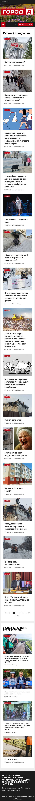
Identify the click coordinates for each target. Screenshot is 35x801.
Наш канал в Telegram (25, 24)
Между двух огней (13, 420)
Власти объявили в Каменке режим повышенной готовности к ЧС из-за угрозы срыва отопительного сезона (17, 726)
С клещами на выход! (14, 62)
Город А (15, 665)
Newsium (31, 796)
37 (29, 613)
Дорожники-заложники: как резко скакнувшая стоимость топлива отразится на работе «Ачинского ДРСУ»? (16, 659)
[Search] (16, 24)
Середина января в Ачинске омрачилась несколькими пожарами (15, 526)
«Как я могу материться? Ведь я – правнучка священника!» (16, 257)
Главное (7, 39)
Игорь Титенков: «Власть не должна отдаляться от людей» (16, 600)
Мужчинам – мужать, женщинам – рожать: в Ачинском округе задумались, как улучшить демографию (16, 138)
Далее (17, 615)
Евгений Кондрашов (18, 65)
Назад (7, 613)
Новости (7, 703)
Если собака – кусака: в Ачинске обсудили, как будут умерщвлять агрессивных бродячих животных (15, 181)
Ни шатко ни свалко (11, 759)
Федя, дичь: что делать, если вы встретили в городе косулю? (16, 97)
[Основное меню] (8, 24)
